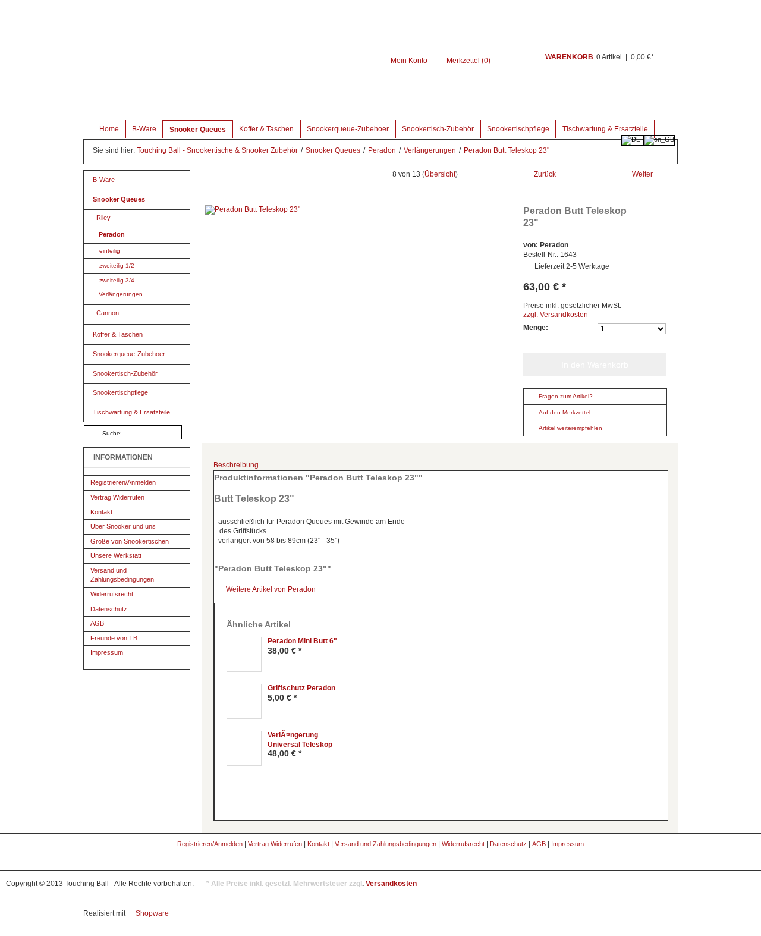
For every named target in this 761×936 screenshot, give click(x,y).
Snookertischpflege (518, 129)
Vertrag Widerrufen (117, 497)
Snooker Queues (197, 129)
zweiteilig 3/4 (116, 280)
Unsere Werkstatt (115, 555)
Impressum (106, 652)
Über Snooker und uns (123, 526)
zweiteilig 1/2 (116, 265)
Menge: (535, 327)
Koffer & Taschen (266, 129)
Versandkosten (391, 884)
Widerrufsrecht (111, 594)
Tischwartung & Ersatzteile (605, 129)
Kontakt (101, 512)
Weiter (642, 174)
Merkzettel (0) (468, 60)
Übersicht (439, 174)
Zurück (545, 174)
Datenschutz (108, 609)
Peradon (383, 150)
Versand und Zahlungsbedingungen (122, 575)
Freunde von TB (113, 638)
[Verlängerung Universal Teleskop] (244, 748)
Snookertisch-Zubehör (438, 129)
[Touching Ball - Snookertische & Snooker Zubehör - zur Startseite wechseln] (250, 63)
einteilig (109, 250)
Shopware (152, 913)
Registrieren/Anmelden (123, 482)
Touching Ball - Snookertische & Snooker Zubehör (218, 150)
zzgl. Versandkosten (555, 314)
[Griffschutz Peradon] (244, 701)
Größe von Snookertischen (129, 541)
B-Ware (144, 129)
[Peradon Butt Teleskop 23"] (359, 210)
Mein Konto (409, 60)
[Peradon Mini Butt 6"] (244, 654)
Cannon (107, 312)
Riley (103, 217)
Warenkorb (516, 64)
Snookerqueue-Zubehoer (348, 129)
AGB (97, 623)
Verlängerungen (431, 150)
